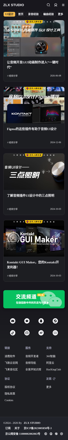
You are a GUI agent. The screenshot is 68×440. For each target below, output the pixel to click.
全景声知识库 (33, 369)
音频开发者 (32, 356)
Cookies (9, 400)
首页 (20, 14)
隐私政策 (10, 393)
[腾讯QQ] (41, 321)
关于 (17, 428)
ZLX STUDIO (32, 422)
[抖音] (12, 332)
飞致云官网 (11, 362)
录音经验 (33, 14)
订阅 (8, 428)
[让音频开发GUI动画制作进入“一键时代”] (34, 38)
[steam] (55, 321)
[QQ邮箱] (12, 321)
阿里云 (50, 362)
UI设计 (9, 14)
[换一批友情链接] (54, 378)
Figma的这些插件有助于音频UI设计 (32, 129)
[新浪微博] (41, 332)
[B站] (27, 332)
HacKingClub (53, 369)
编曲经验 (48, 14)
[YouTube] (55, 332)
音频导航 (30, 362)
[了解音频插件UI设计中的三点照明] (34, 172)
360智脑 (50, 356)
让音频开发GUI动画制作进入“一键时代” (32, 65)
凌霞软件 (10, 356)
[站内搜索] (48, 5)
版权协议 (10, 387)
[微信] (27, 321)
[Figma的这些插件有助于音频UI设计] (34, 105)
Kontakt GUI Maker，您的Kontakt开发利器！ (33, 265)
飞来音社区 (11, 369)
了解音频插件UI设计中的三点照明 (30, 195)
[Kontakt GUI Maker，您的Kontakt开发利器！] (34, 238)
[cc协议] (53, 434)
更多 (60, 14)
